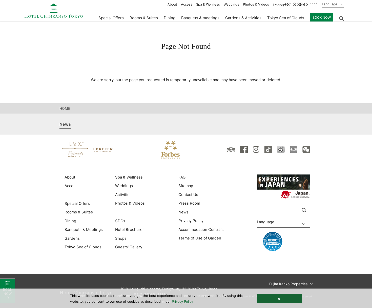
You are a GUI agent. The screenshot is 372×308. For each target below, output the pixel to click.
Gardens (72, 238)
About (172, 4)
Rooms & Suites (79, 212)
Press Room (189, 203)
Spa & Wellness (208, 4)
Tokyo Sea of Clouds (285, 17)
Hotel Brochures (129, 229)
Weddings (231, 4)
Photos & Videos (256, 4)
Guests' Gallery (128, 247)
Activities (123, 194)
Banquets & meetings (200, 17)
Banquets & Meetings (84, 229)
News (183, 212)
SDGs (120, 220)
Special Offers (111, 17)
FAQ (181, 177)
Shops (121, 238)
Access (186, 4)
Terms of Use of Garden (199, 238)
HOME (64, 108)
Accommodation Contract (201, 229)
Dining (70, 220)
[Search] (304, 210)
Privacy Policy (190, 220)
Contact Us (188, 194)
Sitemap (185, 185)
